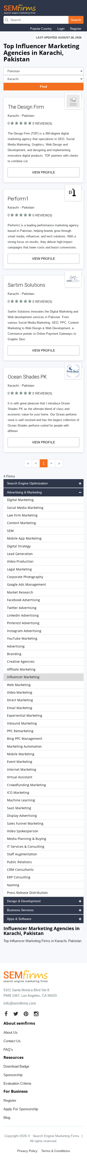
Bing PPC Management (24, 738)
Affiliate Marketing (21, 669)
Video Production (20, 561)
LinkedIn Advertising (23, 615)
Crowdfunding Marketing (26, 785)
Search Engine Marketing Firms (56, 1136)
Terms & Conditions (55, 1151)
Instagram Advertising (24, 631)
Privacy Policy (27, 1151)
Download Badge (16, 1066)
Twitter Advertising (21, 608)
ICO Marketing (18, 792)
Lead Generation (20, 554)
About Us (10, 1032)
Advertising (16, 646)
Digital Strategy (19, 546)
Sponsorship (13, 1075)
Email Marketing (19, 708)
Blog (6, 1117)
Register (75, 28)
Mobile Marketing (20, 754)
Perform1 (18, 199)
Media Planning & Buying (26, 838)
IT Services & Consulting (25, 846)
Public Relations (19, 862)
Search (76, 20)
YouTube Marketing (22, 638)
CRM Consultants (20, 869)
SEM (10, 530)
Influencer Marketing (23, 677)
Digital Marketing (20, 500)
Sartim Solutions (26, 285)
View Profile (43, 172)
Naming (13, 885)
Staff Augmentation (22, 854)
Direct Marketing (20, 700)
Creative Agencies (21, 661)
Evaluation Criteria (17, 1083)
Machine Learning (21, 800)
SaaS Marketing (19, 808)
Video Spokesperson (22, 831)
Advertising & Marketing (24, 492)
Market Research (20, 592)
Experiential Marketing (24, 715)
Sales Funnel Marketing (25, 823)
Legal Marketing (19, 569)
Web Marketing (19, 685)
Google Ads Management (26, 584)
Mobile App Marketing (24, 538)
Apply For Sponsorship (20, 1109)
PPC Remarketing (20, 731)
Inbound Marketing (22, 723)
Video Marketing (19, 692)
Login (60, 28)
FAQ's (8, 1049)
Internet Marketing (21, 769)
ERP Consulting (18, 877)
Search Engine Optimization (27, 483)
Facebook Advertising (23, 600)
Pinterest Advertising (23, 623)
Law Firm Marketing (22, 515)
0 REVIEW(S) (42, 123)
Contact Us (12, 1041)
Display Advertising (22, 815)
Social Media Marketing (25, 507)
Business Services (20, 910)
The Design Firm (26, 107)
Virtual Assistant (19, 777)
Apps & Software (19, 919)
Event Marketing (19, 761)
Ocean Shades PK (27, 377)
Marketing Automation (24, 746)
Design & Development (24, 901)
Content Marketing (21, 523)
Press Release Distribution (27, 892)
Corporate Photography (25, 577)
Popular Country (41, 28)
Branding (14, 654)
